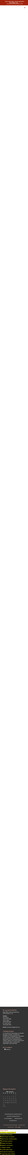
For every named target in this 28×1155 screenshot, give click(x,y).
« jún (4, 1106)
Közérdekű (13, 1120)
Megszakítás (4, 1130)
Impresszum (18, 1118)
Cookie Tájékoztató (13, 1116)
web (19, 1127)
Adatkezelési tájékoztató (13, 1114)
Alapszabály (8, 1118)
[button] (8, 1132)
